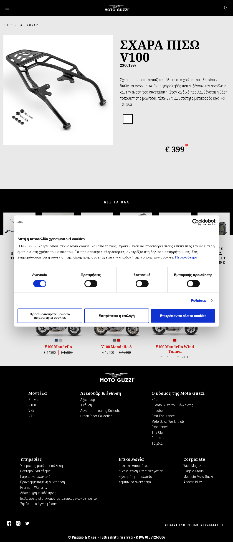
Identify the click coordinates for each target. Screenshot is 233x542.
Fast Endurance (163, 416)
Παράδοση (159, 410)
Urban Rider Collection (96, 416)
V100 (32, 405)
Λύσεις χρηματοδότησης (38, 493)
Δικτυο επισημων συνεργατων (141, 471)
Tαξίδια (157, 443)
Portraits (158, 438)
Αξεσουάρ (87, 400)
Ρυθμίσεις (199, 300)
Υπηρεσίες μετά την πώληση (41, 465)
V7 (30, 416)
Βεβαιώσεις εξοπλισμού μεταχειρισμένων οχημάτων (59, 498)
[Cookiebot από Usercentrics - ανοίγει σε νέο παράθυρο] (195, 222)
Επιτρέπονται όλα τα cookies (183, 316)
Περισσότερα (186, 257)
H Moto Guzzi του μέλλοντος (172, 405)
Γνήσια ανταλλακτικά (35, 476)
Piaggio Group (193, 471)
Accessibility (192, 482)
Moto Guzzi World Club (168, 421)
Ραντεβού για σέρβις (35, 471)
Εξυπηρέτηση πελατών (135, 476)
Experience (160, 427)
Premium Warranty (33, 487)
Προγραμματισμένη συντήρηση (42, 482)
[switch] (90, 283)
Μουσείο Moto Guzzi (198, 476)
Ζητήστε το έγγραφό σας (38, 504)
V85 (31, 410)
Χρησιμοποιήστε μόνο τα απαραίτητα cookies (50, 315)
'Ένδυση (86, 405)
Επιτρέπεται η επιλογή (117, 316)
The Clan (158, 432)
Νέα (154, 400)
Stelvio (33, 400)
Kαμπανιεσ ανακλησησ (135, 482)
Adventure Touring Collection (101, 410)
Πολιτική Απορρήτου (134, 465)
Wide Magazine (194, 465)
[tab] (127, 119)
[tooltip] (127, 119)
